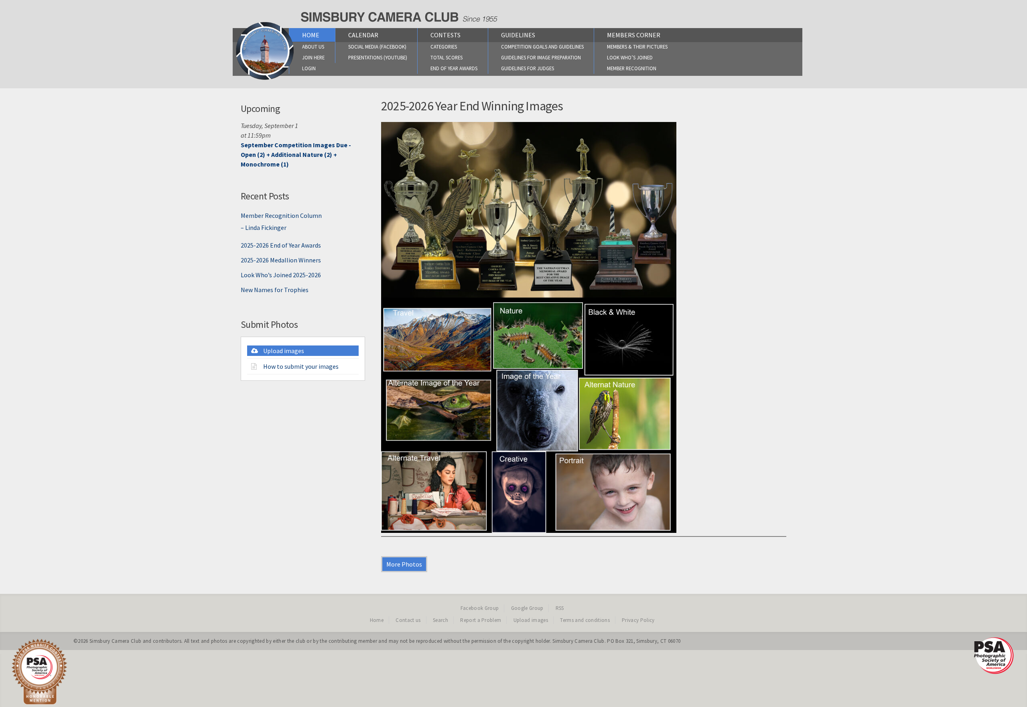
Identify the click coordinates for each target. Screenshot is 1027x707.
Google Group (527, 608)
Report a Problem (480, 620)
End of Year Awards (453, 68)
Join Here (313, 57)
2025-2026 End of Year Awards (281, 245)
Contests (445, 35)
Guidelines (518, 35)
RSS (560, 608)
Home (310, 35)
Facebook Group (480, 608)
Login (309, 68)
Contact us (408, 620)
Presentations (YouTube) (377, 57)
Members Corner (633, 35)
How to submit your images (301, 366)
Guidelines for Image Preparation (541, 57)
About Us (313, 46)
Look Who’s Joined (630, 57)
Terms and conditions (585, 620)
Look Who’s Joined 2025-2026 (281, 275)
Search (440, 620)
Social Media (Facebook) (377, 46)
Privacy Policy (638, 620)
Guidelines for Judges (527, 68)
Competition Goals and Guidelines (542, 46)
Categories (443, 46)
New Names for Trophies (275, 290)
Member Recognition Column (281, 215)
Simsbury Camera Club (115, 641)
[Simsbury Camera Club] (265, 79)
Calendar (363, 35)
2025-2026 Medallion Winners (281, 260)
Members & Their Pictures (637, 46)
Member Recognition (631, 68)
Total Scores (446, 57)
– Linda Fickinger (263, 227)
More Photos (404, 564)
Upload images (283, 351)
